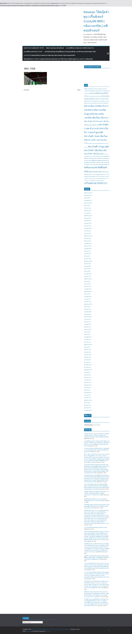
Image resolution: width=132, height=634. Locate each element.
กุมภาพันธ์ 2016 (88, 364)
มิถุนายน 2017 (87, 327)
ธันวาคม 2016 (87, 342)
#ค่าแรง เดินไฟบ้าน (94, 101)
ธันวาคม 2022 (87, 233)
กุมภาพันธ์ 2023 (88, 228)
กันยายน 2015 (87, 375)
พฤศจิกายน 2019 (88, 279)
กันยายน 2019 (87, 284)
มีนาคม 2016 (87, 362)
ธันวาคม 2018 (87, 301)
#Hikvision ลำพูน (89, 89)
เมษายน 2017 (87, 332)
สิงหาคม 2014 (87, 407)
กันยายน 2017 (87, 322)
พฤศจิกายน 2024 (88, 203)
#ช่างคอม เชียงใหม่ (92, 125)
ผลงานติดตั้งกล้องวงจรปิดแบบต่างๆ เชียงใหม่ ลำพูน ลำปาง (80, 48)
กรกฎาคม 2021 (87, 253)
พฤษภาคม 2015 (88, 385)
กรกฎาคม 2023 (87, 223)
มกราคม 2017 (87, 339)
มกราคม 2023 (87, 231)
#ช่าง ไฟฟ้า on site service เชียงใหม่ (95, 143)
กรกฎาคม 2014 (87, 410)
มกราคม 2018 (87, 319)
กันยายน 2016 (87, 349)
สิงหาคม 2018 (87, 309)
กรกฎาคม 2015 (87, 380)
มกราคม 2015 (87, 395)
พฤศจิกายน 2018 (88, 304)
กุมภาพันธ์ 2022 (88, 248)
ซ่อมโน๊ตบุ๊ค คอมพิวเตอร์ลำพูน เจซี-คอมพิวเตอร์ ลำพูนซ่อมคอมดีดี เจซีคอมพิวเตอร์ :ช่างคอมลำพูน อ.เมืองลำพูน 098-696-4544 (96, 506)
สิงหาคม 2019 (87, 286)
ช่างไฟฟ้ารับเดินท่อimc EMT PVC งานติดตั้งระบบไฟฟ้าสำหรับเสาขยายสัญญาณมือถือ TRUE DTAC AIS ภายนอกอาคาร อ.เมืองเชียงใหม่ (96, 178)
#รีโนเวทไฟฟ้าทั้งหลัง (99, 158)
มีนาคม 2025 (87, 198)
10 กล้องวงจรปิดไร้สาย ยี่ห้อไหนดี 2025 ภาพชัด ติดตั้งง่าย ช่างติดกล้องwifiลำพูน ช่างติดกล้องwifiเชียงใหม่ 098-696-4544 (96, 450)
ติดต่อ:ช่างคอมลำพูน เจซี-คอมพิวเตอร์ (55, 48)
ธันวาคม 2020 (87, 258)
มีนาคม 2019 (87, 294)
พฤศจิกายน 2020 (88, 261)
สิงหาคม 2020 (87, 266)
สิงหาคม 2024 (87, 210)
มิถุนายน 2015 (87, 382)
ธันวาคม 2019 (87, 276)
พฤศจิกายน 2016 (88, 344)
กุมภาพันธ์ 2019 (88, 296)
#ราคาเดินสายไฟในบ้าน (96, 156)
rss (90, 415)
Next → (79, 90)
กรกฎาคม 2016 (87, 354)
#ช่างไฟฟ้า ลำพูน (98, 146)
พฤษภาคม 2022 (88, 246)
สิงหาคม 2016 (87, 352)
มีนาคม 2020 (87, 271)
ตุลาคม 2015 (87, 372)
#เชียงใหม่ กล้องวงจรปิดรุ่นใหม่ (92, 164)
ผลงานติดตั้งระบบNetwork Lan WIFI (33, 51)
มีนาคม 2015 (87, 390)
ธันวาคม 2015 (87, 367)
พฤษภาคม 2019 (88, 291)
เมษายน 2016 (87, 359)
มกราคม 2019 (87, 299)
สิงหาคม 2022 (87, 241)
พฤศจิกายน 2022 (88, 236)
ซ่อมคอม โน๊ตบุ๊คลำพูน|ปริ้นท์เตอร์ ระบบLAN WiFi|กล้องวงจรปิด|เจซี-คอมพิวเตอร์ (96, 21)
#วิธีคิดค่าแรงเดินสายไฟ (98, 160)
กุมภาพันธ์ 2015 (88, 392)
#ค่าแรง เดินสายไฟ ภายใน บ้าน (94, 96)
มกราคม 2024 (87, 213)
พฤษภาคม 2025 (88, 195)
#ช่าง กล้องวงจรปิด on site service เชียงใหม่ (98, 103)
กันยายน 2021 (87, 251)
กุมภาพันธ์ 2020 (88, 273)
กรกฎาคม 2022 (87, 243)
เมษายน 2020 (87, 268)
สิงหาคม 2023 (87, 220)
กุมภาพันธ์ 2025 (88, 200)
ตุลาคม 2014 (87, 402)
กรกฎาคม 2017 (87, 324)
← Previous (25, 90)
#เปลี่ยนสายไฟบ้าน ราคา (90, 174)
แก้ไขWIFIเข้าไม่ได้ (95, 183)
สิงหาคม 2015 (87, 377)
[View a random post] (108, 53)
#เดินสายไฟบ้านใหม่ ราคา (98, 172)
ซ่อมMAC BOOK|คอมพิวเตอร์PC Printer (34, 48)
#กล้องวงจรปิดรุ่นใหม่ (96, 91)
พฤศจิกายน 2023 (88, 215)
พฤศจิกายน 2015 (88, 370)
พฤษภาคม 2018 (88, 316)
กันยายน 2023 (87, 218)
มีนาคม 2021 (87, 256)
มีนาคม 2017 (87, 334)
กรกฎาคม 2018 (87, 311)
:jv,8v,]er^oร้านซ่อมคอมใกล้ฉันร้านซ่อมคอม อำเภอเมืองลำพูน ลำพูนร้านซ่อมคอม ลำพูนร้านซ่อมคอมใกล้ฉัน (49, 55)
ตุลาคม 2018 (87, 306)
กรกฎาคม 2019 (87, 289)
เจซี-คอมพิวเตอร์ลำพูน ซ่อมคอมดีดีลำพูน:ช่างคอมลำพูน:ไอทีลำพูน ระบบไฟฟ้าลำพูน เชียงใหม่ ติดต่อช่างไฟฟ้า (70, 51)
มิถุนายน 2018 (87, 314)
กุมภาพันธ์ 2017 (88, 337)
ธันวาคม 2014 (87, 397)
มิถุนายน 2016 (87, 357)
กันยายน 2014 (87, 405)
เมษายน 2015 (87, 387)
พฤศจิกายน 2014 (88, 400)
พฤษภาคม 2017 (88, 329)
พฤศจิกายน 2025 (88, 193)
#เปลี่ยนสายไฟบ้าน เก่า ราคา (102, 174)
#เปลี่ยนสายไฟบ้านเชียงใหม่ (90, 176)
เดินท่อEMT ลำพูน (100, 180)
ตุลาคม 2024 (87, 205)
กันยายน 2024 (87, 208)
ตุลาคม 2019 (87, 281)
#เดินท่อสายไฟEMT (104, 164)
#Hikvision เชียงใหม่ (99, 89)
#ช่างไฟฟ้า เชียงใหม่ (93, 154)
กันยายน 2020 (87, 263)
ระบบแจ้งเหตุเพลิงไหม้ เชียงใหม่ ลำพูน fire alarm (95, 527)
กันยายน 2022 (87, 238)
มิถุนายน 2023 (87, 225)
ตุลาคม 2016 (87, 347)
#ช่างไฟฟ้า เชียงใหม (95, 150)
